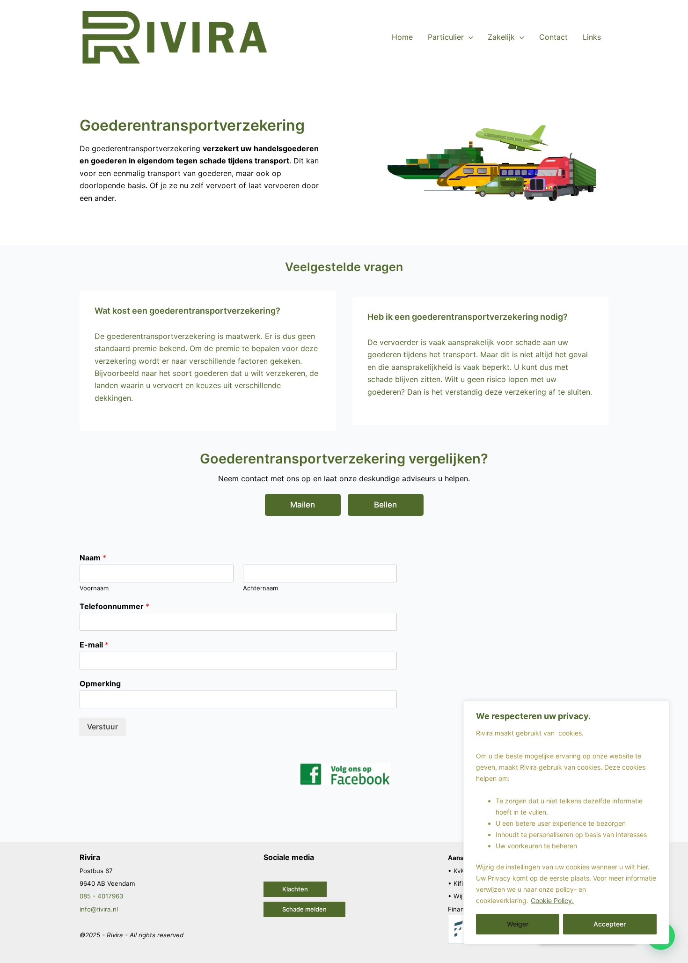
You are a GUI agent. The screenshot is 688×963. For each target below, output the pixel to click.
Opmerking (100, 683)
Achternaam (260, 588)
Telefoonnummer (114, 606)
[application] (468, 37)
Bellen (385, 504)
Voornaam (94, 588)
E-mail (94, 644)
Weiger (517, 924)
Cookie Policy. (552, 900)
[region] (566, 822)
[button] (295, 889)
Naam (93, 557)
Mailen (302, 504)
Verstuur (102, 726)
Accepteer (609, 924)
